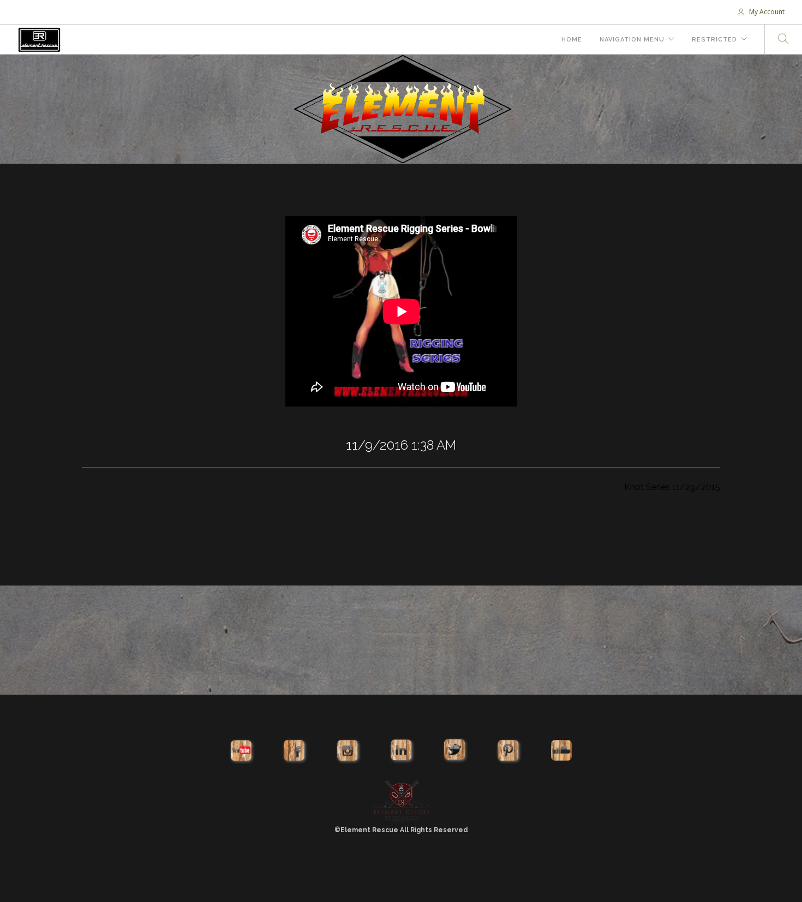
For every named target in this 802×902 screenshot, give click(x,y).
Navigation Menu (632, 39)
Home (571, 39)
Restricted (714, 39)
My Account (766, 11)
